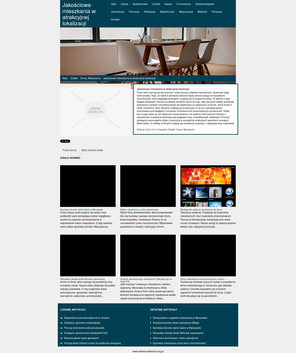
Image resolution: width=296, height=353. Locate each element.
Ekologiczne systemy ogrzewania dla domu (201, 209)
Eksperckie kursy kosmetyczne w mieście (86, 318)
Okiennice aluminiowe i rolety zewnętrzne (175, 338)
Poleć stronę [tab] (69, 150)
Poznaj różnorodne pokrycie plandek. (84, 328)
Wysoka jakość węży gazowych (81, 338)
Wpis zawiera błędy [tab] (92, 150)
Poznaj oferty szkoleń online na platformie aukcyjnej (92, 343)
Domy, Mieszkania (90, 78)
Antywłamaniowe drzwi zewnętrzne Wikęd (176, 322)
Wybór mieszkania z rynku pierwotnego (139, 209)
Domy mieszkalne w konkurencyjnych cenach (202, 278)
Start (65, 78)
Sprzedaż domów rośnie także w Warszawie (81, 209)
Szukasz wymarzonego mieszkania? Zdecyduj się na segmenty (146, 280)
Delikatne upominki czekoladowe (82, 322)
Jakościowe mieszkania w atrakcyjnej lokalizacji (129, 78)
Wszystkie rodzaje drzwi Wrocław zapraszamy (82, 278)
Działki (74, 78)
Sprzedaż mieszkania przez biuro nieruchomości (179, 343)
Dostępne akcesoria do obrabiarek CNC (86, 333)
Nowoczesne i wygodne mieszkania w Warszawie (180, 318)
